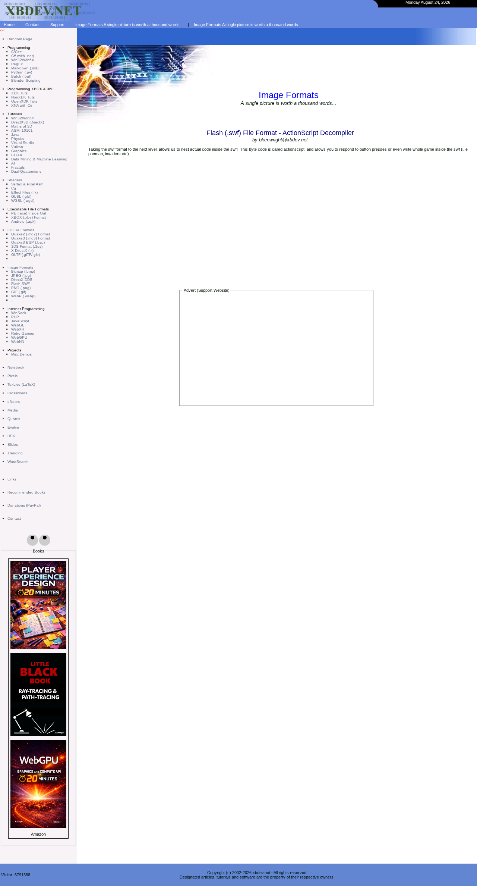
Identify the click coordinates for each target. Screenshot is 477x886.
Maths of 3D (21, 126)
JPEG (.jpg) (21, 275)
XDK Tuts (19, 93)
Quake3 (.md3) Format (30, 238)
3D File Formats (20, 230)
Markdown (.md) (24, 68)
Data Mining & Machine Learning (39, 159)
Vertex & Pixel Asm (27, 184)
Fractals (18, 167)
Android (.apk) (23, 221)
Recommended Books (26, 492)
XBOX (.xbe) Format (28, 217)
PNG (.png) (21, 288)
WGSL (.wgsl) (22, 200)
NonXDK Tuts (23, 97)
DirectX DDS (21, 280)
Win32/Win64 (22, 60)
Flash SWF (20, 284)
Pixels (12, 376)
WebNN (17, 341)
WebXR (17, 329)
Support (57, 24)
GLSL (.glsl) (21, 196)
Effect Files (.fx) (24, 192)
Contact (32, 24)
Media (12, 410)
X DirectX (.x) (22, 250)
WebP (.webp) (23, 296)
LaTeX (16, 155)
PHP (15, 317)
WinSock (18, 313)
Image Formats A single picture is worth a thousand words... (129, 24)
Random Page (19, 39)
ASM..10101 (22, 130)
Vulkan (17, 147)
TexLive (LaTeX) (21, 384)
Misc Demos (21, 354)
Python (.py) (21, 72)
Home (9, 24)
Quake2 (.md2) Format (30, 234)
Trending (15, 453)
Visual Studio (22, 143)
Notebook (15, 367)
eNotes (13, 402)
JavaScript (20, 321)
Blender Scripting (26, 80)
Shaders (14, 180)
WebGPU (19, 337)
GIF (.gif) (18, 292)
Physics (17, 139)
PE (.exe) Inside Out (28, 213)
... (13, 259)
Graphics (18, 151)
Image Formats (20, 267)
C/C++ (16, 52)
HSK (11, 436)
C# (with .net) (22, 56)
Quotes (13, 419)
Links (11, 479)
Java (15, 134)
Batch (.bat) (21, 76)
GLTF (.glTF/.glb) (25, 255)
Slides (12, 444)
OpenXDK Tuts (24, 101)
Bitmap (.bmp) (23, 271)
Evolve (13, 427)
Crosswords (17, 393)
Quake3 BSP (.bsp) (28, 242)
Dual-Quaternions (26, 171)
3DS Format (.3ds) (26, 246)
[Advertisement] (276, 350)
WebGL (17, 325)
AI (13, 163)
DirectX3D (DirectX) (27, 122)
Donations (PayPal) (24, 505)
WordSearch (18, 462)
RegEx (17, 64)
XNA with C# (21, 105)
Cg (13, 188)
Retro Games (22, 333)
